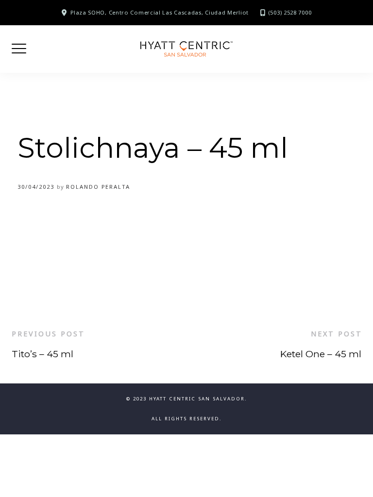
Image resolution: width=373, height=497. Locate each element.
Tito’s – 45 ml (42, 354)
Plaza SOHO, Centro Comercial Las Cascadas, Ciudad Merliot (159, 12)
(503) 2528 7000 (290, 12)
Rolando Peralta (98, 186)
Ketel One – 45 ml (320, 354)
